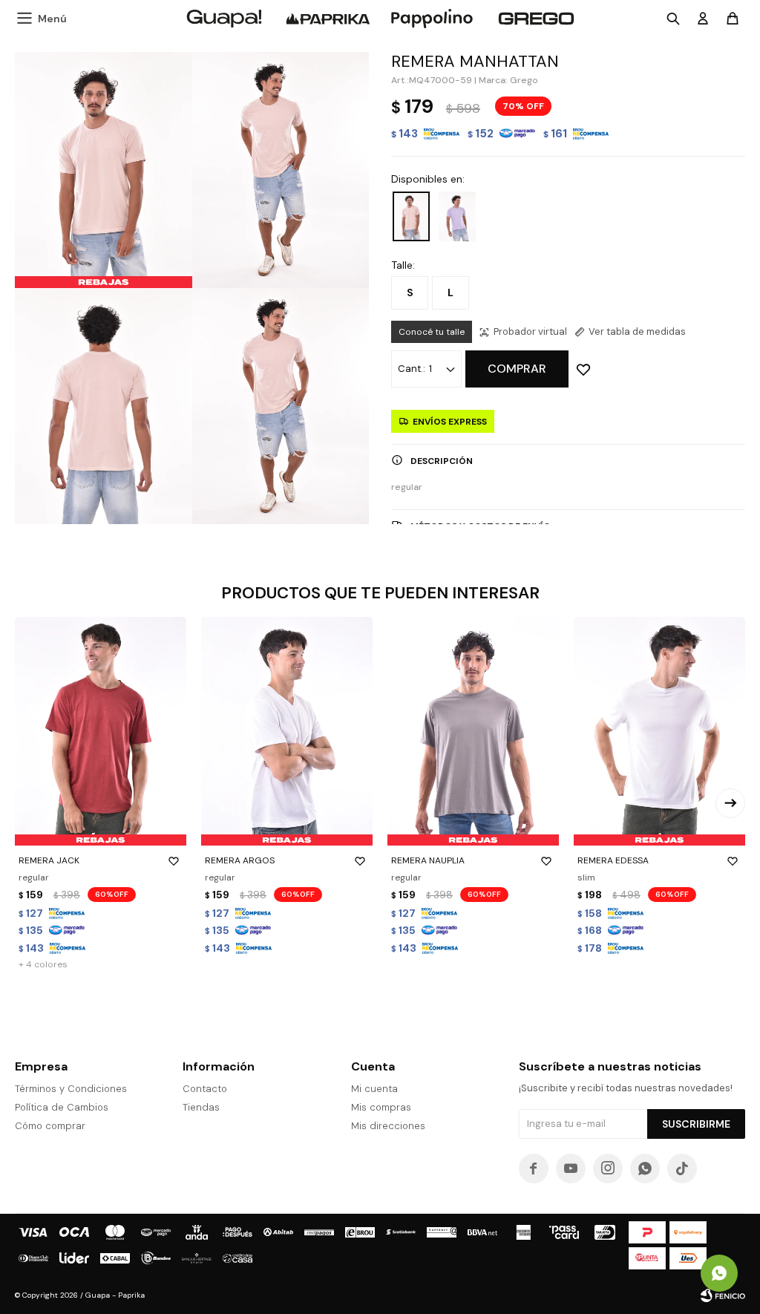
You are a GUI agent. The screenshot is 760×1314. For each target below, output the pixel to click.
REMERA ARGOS (240, 860)
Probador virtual (530, 331)
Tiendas (201, 1107)
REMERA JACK (49, 860)
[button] (730, 803)
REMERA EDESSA (613, 860)
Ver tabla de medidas (637, 331)
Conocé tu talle (432, 332)
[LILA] (457, 216)
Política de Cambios (61, 1107)
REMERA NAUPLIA (428, 860)
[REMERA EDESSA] (659, 731)
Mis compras (381, 1107)
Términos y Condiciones (71, 1088)
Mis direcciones (388, 1125)
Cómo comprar (50, 1125)
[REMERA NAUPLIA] (473, 731)
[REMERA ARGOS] (287, 731)
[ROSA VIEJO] (411, 216)
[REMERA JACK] (100, 731)
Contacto (205, 1088)
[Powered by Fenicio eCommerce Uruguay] (723, 1295)
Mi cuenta (374, 1088)
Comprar (517, 368)
